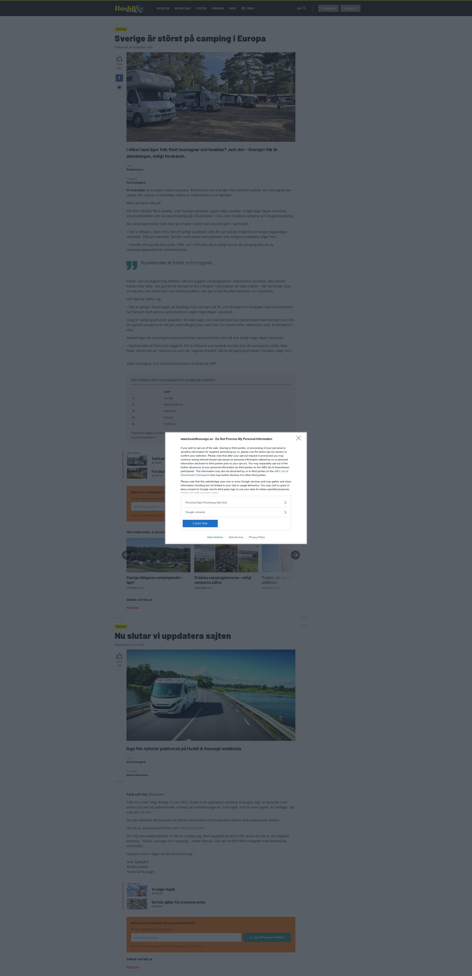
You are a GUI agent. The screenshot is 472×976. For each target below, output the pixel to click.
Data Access (236, 537)
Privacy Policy (257, 537)
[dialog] (236, 488)
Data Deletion (215, 537)
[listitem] (236, 502)
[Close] (299, 439)
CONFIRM (200, 523)
